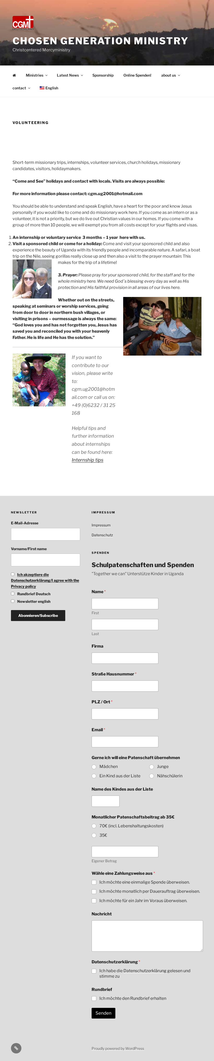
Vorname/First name (29, 549)
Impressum (101, 525)
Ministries (34, 75)
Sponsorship (103, 75)
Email (98, 729)
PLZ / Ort (102, 701)
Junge (163, 766)
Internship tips (87, 460)
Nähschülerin (169, 775)
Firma (97, 646)
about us (168, 75)
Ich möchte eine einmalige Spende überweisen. (144, 882)
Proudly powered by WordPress (118, 1048)
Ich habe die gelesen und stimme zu (145, 973)
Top (201, 1048)
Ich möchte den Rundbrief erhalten (132, 998)
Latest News (68, 75)
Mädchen (108, 766)
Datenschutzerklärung (145, 970)
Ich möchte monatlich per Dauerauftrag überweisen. (149, 891)
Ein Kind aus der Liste (119, 775)
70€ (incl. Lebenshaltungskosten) (131, 825)
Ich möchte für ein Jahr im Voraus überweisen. (143, 900)
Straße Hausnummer (114, 674)
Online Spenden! (137, 75)
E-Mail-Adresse (24, 523)
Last (95, 633)
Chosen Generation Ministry (101, 41)
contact (19, 88)
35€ (103, 835)
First (95, 613)
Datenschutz (102, 535)
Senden (103, 1013)
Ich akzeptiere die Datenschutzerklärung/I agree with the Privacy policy (45, 580)
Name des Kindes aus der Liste (122, 789)
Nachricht (102, 913)
